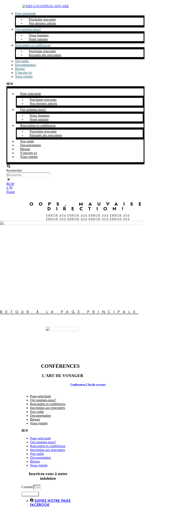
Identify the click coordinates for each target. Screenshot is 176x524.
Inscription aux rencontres (47, 408)
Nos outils (37, 454)
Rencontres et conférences (32, 45)
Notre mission (38, 39)
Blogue (35, 461)
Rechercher (14, 170)
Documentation (25, 65)
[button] (75, 84)
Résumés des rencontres (45, 55)
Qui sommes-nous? (28, 29)
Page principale (25, 13)
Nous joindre (24, 76)
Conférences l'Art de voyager (88, 384)
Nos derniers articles (42, 23)
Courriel (27, 487)
